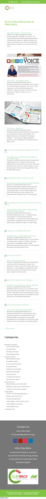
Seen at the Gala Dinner (16, 261)
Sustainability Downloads (14, 404)
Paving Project (11, 349)
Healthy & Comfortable (13, 369)
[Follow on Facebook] (15, 441)
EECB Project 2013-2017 (14, 396)
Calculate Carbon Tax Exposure (19, 33)
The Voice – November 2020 (18, 81)
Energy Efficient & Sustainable (21, 459)
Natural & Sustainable (13, 372)
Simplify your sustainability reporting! (21, 236)
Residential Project (12, 352)
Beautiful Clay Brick (11, 344)
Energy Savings (32, 456)
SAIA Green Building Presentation (20, 310)
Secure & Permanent (13, 379)
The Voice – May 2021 (15, 128)
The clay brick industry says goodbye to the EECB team (22, 157)
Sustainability (9, 392)
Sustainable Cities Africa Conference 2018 (23, 183)
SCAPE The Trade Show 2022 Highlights (22, 285)
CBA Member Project (13, 359)
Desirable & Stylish (12, 361)
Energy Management (13, 399)
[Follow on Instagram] (25, 441)
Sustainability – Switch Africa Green (17, 401)
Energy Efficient (11, 366)
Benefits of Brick (10, 357)
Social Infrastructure (12, 354)
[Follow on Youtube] (20, 441)
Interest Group (9, 382)
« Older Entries (9, 328)
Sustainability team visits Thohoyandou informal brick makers (22, 210)
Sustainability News (12, 406)
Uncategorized (9, 409)
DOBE (35, 494)
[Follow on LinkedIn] (31, 441)
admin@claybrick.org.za (25, 434)
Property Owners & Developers (16, 389)
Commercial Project (12, 346)
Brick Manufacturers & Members (16, 384)
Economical (31, 452)
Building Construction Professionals (18, 386)
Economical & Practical (13, 364)
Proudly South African (13, 377)
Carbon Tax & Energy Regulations (17, 393)
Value (35, 459)
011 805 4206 (25, 431)
